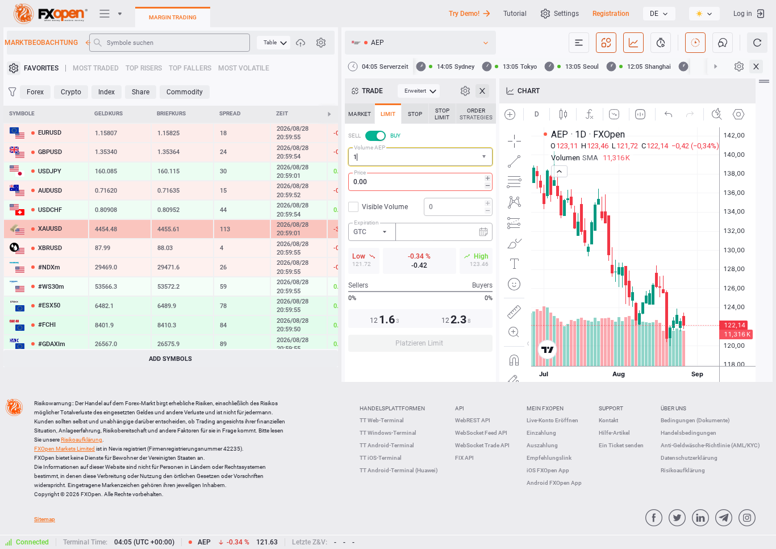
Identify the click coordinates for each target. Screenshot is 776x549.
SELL (354, 135)
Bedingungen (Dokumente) (695, 420)
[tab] (359, 113)
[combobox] (420, 157)
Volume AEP (369, 147)
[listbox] (659, 13)
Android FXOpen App (554, 483)
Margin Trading (173, 17)
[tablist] (420, 231)
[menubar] (273, 42)
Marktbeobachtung (42, 43)
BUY (395, 135)
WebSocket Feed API (481, 433)
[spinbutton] (420, 182)
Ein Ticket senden (621, 445)
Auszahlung (542, 445)
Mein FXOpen (545, 408)
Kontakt (608, 420)
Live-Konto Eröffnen (552, 420)
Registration (611, 14)
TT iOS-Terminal (381, 458)
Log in (742, 14)
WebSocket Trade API (482, 445)
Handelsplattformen (392, 408)
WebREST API (472, 420)
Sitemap (44, 519)
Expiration (366, 222)
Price (360, 172)
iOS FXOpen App (548, 470)
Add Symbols (170, 359)
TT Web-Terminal (382, 420)
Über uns (673, 408)
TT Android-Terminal (387, 445)
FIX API (464, 458)
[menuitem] (273, 42)
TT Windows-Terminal (388, 433)
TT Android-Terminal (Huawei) (399, 470)
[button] (485, 157)
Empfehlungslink (549, 458)
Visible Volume (385, 207)
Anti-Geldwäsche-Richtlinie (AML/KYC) (710, 445)
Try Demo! (464, 14)
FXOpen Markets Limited (64, 449)
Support (611, 408)
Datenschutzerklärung (689, 458)
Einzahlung (541, 433)
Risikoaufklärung (683, 470)
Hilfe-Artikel (614, 433)
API (459, 408)
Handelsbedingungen (688, 433)
